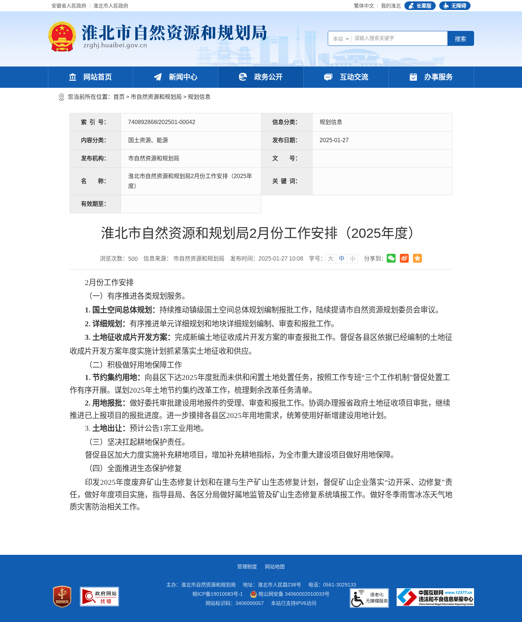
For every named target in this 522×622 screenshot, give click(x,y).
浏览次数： (119, 259)
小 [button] (352, 259)
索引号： (95, 122)
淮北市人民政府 (110, 6)
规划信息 (199, 97)
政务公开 (267, 77)
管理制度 (247, 566)
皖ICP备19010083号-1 (217, 594)
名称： (95, 181)
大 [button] (330, 259)
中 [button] (341, 259)
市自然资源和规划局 (156, 97)
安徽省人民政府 (68, 6)
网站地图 (275, 566)
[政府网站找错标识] (99, 596)
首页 (119, 97)
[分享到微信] (391, 258)
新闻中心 (182, 77)
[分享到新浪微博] (404, 258)
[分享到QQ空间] (417, 258)
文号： (286, 158)
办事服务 (437, 77)
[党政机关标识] (62, 597)
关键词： (286, 181)
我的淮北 (391, 6)
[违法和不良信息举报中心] (435, 597)
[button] (420, 5)
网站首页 (96, 77)
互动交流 (353, 77)
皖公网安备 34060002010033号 (293, 594)
